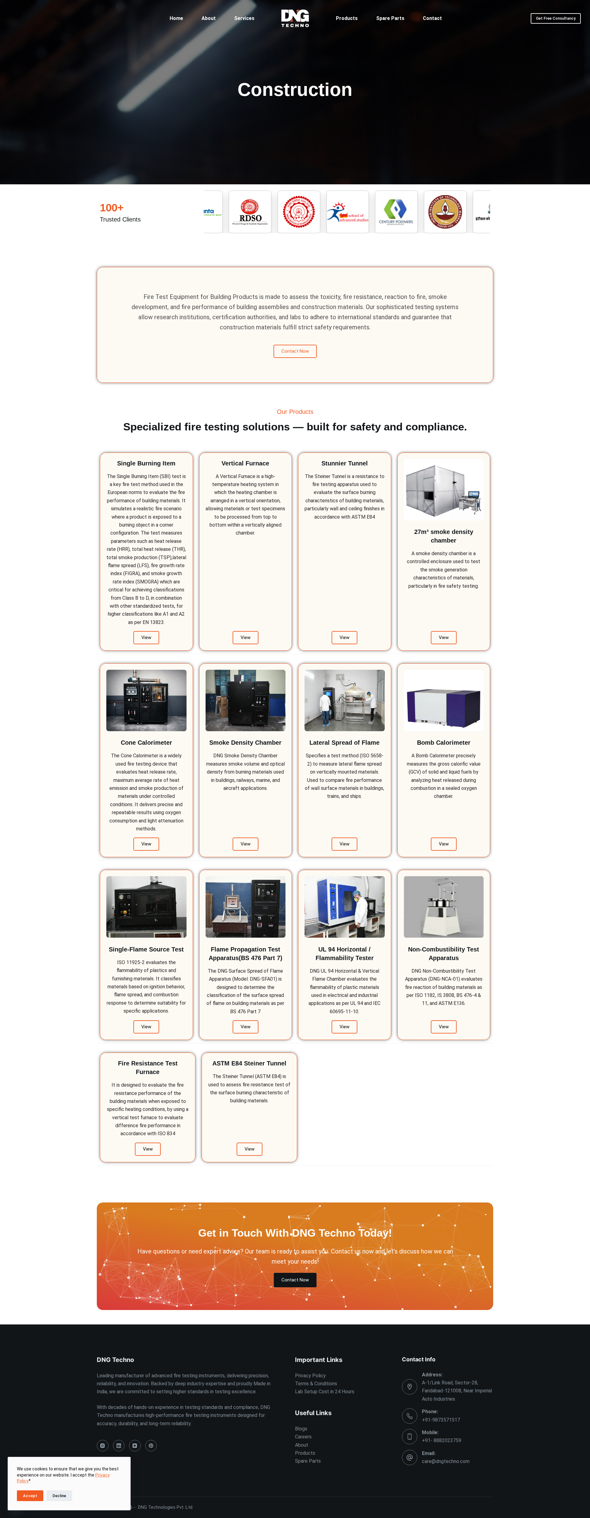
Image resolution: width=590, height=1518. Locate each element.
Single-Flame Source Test (146, 949)
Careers (303, 1437)
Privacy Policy (310, 1376)
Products (347, 18)
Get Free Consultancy (556, 18)
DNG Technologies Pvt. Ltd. (165, 1507)
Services (244, 18)
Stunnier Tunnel (344, 463)
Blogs (301, 1429)
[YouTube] (135, 1446)
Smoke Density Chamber (245, 742)
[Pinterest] (151, 1446)
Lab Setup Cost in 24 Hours (324, 1391)
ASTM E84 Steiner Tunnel (249, 1063)
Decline (59, 1495)
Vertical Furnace (245, 463)
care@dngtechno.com (446, 1461)
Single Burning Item (146, 463)
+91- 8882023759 (441, 1440)
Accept (30, 1495)
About (209, 18)
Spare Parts (390, 18)
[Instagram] (102, 1446)
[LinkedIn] (119, 1446)
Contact (432, 18)
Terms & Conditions (316, 1384)
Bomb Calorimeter (443, 742)
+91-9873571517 (441, 1420)
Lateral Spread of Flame (344, 742)
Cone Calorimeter (146, 742)
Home (176, 18)
